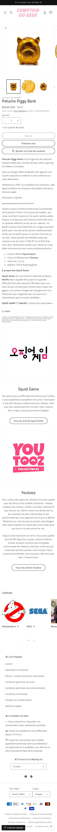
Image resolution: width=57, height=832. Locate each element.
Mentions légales (13, 706)
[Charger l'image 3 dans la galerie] (43, 86)
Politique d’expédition (16, 822)
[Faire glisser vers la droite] (54, 87)
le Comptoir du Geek (19, 814)
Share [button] (7, 311)
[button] (5, 12)
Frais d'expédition (20, 111)
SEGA (29, 626)
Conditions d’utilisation (42, 818)
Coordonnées (27, 826)
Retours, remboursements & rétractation (25, 676)
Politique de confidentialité (18, 700)
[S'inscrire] (43, 766)
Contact (9, 664)
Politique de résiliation (44, 826)
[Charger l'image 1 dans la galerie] (13, 86)
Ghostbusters (9, 626)
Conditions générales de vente (20, 682)
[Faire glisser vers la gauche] (3, 87)
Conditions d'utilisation (16, 694)
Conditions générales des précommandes (25, 688)
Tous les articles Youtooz (28, 567)
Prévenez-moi (28, 143)
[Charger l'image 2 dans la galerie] (28, 86)
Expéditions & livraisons (16, 670)
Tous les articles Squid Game (28, 420)
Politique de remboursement (41, 814)
